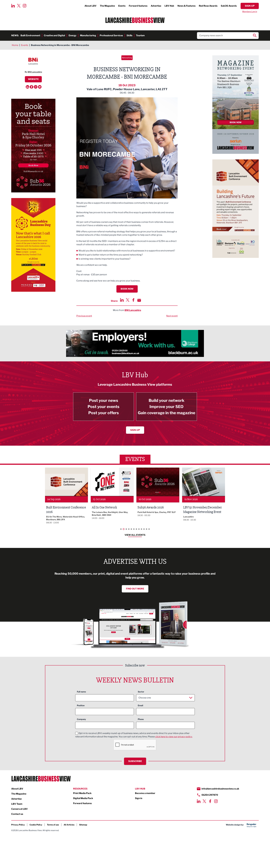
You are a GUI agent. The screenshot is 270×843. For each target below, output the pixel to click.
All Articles (69, 824)
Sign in (138, 798)
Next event (172, 315)
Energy (72, 35)
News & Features (186, 5)
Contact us (17, 814)
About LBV (90, 5)
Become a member (145, 793)
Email (140, 705)
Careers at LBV (19, 809)
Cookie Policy (36, 824)
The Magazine (107, 5)
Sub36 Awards (229, 5)
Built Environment (30, 35)
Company (81, 719)
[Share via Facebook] (133, 300)
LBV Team (16, 804)
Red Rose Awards (208, 5)
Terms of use (53, 824)
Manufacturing (88, 35)
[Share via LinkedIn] (122, 300)
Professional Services (111, 35)
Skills (129, 35)
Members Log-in (249, 11)
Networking (127, 57)
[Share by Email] (139, 300)
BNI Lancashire (133, 310)
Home (15, 45)
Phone (141, 719)
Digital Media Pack (83, 798)
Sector (141, 691)
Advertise (156, 5)
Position (81, 705)
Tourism (140, 35)
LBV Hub (169, 5)
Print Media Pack (82, 793)
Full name (81, 691)
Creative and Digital (54, 35)
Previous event (84, 315)
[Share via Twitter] (127, 300)
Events (121, 5)
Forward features (138, 5)
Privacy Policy (18, 824)
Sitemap (83, 824)
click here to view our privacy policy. (173, 736)
